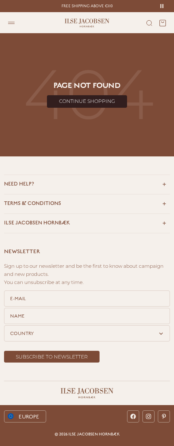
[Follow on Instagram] (148, 416)
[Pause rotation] (162, 6)
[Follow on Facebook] (133, 416)
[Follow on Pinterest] (164, 416)
